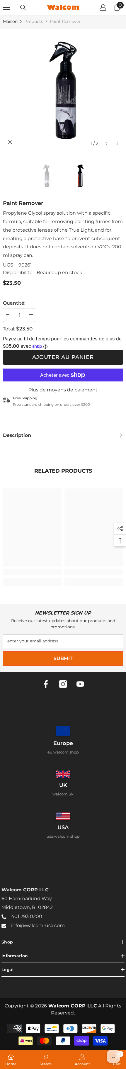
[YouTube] (80, 684)
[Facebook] (45, 684)
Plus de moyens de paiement (63, 390)
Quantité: (14, 303)
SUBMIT (63, 658)
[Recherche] (23, 7)
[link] (32, 572)
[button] (106, 143)
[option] (63, 89)
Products (33, 21)
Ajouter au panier (63, 357)
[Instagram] (63, 684)
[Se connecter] (103, 7)
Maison (10, 21)
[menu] (6, 7)
